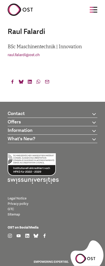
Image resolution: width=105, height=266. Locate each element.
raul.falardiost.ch (24, 55)
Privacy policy (18, 203)
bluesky (21, 82)
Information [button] (20, 130)
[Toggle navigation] (93, 9)
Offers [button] (14, 122)
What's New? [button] (21, 139)
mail (47, 82)
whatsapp (38, 82)
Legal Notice (17, 198)
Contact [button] (16, 113)
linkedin (30, 82)
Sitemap (14, 214)
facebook (12, 82)
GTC (11, 209)
